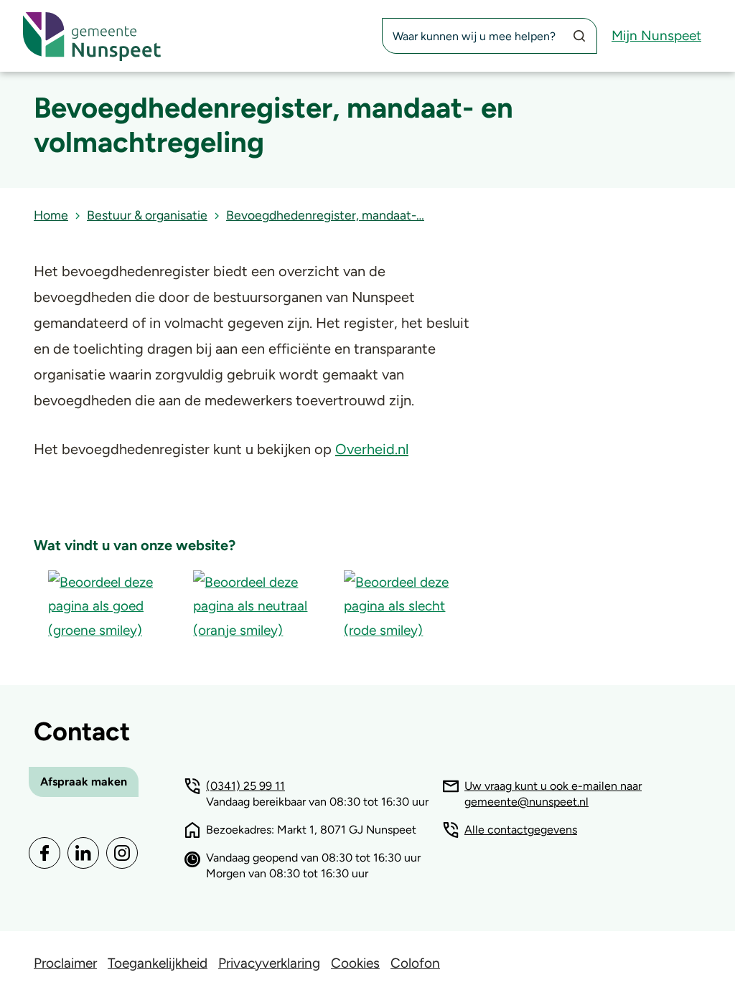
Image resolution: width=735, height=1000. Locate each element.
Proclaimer (65, 963)
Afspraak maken (83, 781)
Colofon (415, 963)
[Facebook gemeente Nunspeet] (44, 853)
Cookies (355, 963)
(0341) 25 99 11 (245, 786)
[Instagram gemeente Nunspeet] (122, 853)
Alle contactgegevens (520, 829)
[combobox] (489, 36)
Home (51, 214)
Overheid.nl (371, 449)
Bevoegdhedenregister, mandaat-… (325, 214)
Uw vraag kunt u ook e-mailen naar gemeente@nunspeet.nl (553, 794)
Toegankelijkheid (157, 963)
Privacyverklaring (269, 963)
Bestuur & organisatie (147, 214)
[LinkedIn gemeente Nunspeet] (83, 853)
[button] (106, 605)
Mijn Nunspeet (656, 35)
